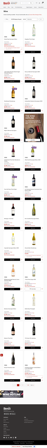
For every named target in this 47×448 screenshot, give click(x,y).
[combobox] (27, 3)
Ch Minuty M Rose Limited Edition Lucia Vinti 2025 (32, 368)
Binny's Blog (6, 426)
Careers (5, 428)
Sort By (24, 19)
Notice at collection (16, 446)
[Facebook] (4, 437)
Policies (5, 431)
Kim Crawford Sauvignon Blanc (32, 218)
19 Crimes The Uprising (30, 338)
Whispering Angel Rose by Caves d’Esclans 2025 (11, 280)
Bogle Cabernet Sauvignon (10, 130)
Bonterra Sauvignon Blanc (10, 308)
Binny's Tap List (6, 422)
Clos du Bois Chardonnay (30, 248)
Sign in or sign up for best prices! (9, 46)
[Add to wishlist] (21, 52)
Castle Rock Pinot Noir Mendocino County (12, 160)
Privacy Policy (22, 443)
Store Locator (6, 419)
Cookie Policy (16, 443)
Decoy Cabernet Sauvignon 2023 (32, 71)
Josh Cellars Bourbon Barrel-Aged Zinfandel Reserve (12, 72)
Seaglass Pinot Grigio (30, 39)
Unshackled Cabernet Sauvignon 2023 (33, 101)
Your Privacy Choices (27, 446)
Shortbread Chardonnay (9, 101)
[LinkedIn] (15, 437)
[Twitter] (8, 437)
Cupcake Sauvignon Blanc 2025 (11, 248)
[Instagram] (6, 437)
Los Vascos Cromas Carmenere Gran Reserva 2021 (33, 190)
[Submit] (31, 3)
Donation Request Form (28, 422)
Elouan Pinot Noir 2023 (9, 367)
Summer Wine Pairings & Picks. (35, 14)
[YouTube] (11, 437)
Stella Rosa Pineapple (30, 308)
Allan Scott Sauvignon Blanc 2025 (32, 159)
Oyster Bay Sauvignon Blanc (10, 39)
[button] (15, 3)
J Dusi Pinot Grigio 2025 (30, 279)
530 (28, 385)
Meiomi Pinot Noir (8, 338)
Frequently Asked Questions (29, 420)
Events (5, 420)
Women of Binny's (7, 429)
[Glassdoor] (13, 437)
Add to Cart (12, 81)
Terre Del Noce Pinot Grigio (10, 189)
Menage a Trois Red (8, 218)
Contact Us (26, 419)
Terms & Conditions (29, 443)
